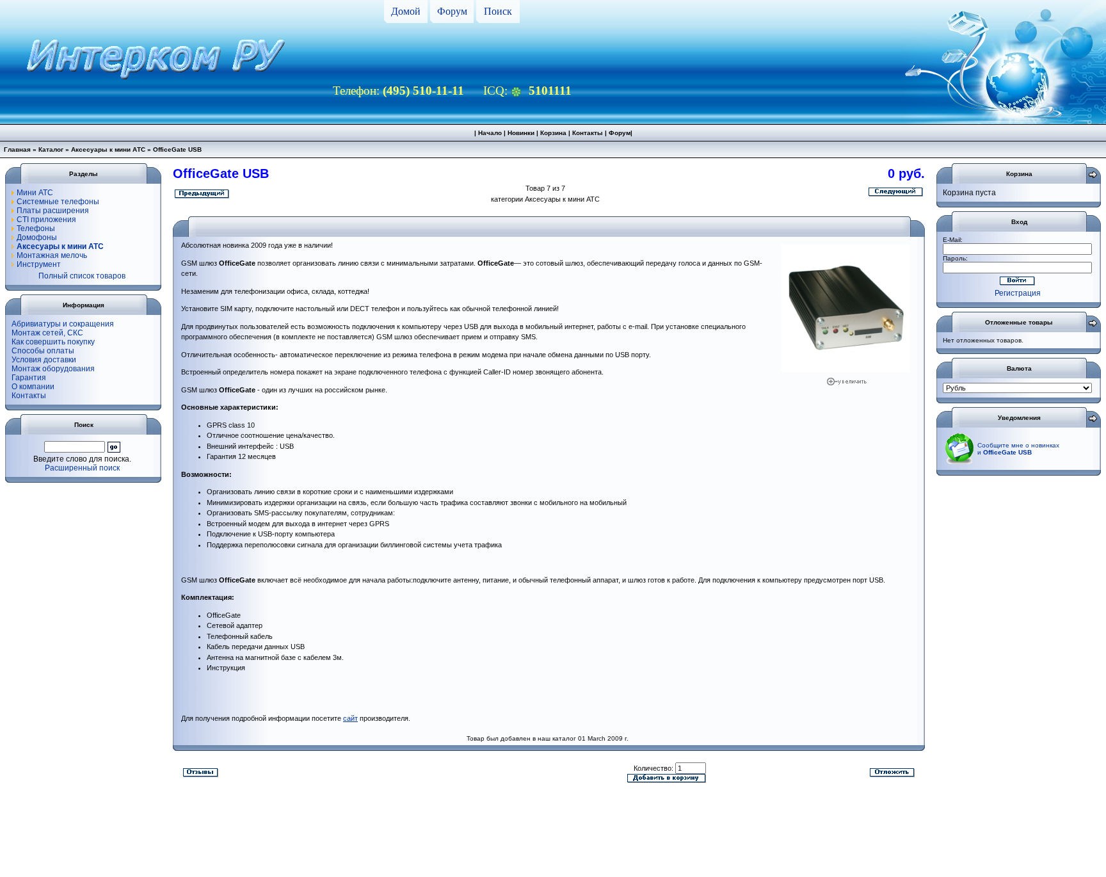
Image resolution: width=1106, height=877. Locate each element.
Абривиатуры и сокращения (63, 323)
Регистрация (1018, 293)
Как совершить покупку (53, 341)
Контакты (587, 132)
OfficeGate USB (177, 149)
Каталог (50, 149)
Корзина (553, 132)
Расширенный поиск (82, 467)
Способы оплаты (43, 350)
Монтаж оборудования (53, 368)
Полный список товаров (81, 275)
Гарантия (29, 377)
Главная (17, 149)
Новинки (521, 132)
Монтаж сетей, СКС (47, 332)
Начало (490, 132)
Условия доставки (44, 359)
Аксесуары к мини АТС (108, 149)
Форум (452, 11)
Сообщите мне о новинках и (1018, 449)
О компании (33, 386)
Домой (406, 11)
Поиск (498, 11)
